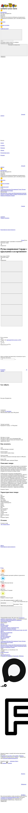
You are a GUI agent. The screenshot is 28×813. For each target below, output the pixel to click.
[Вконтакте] (1, 686)
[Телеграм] (5, 686)
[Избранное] (11, 126)
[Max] (14, 683)
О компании (4, 189)
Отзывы (11, 190)
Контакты (9, 189)
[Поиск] (11, 34)
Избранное (23, 784)
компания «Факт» (14, 761)
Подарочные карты (22, 194)
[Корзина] (11, 136)
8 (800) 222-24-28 (4, 652)
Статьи (20, 189)
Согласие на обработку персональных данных (12, 618)
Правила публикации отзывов (8, 195)
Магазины (3, 193)
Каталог (2, 623)
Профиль (23, 794)
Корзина (23, 773)
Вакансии (6, 190)
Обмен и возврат (13, 194)
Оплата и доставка (5, 194)
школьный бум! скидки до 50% (14, 339)
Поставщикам (14, 189)
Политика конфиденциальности (10, 758)
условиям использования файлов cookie (10, 797)
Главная (4, 763)
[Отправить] (11, 611)
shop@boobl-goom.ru (5, 654)
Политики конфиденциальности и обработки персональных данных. (11, 621)
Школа (2, 545)
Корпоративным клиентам (20, 193)
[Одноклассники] (3, 686)
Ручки (2, 567)
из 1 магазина (8, 411)
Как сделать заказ (10, 193)
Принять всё (3, 801)
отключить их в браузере (6, 798)
